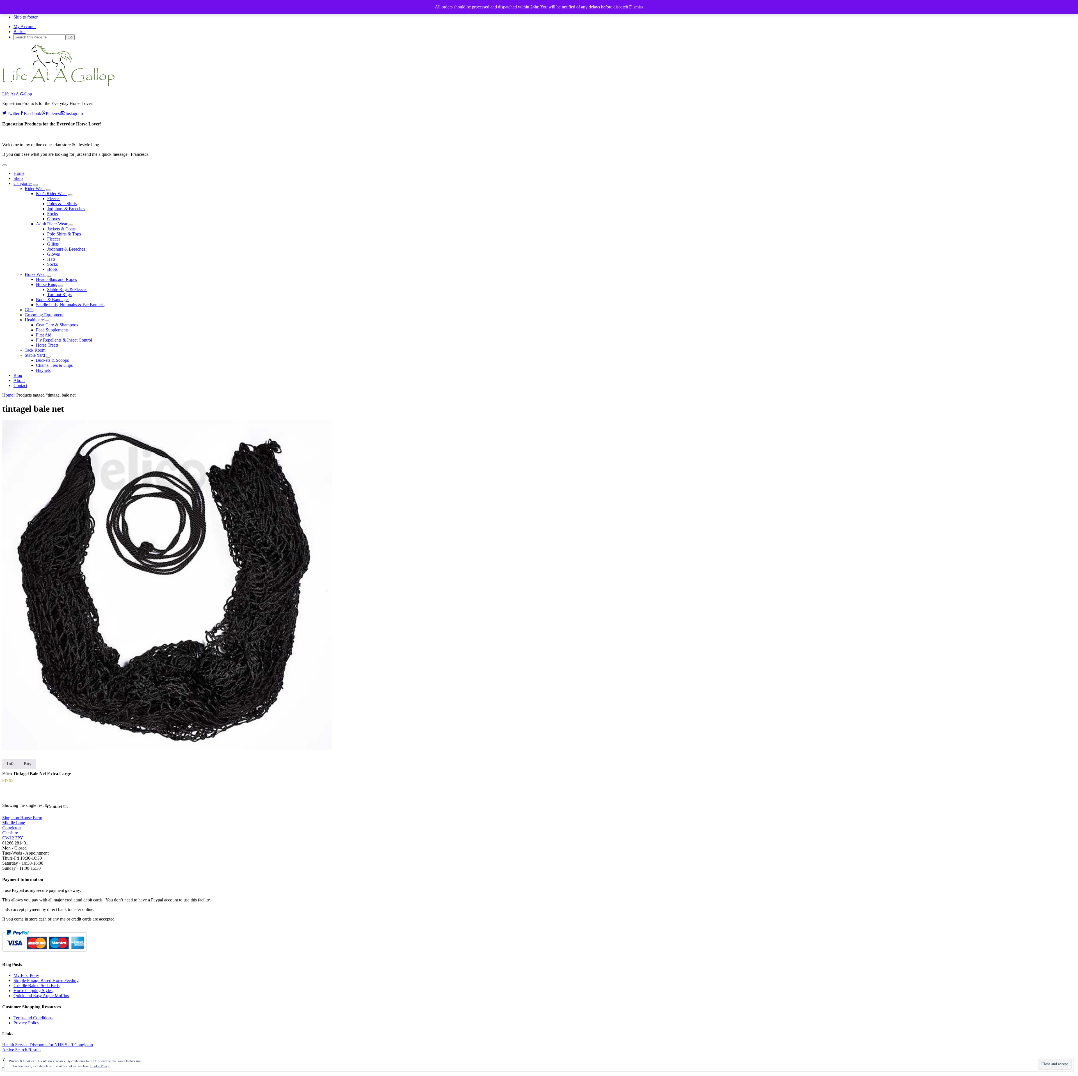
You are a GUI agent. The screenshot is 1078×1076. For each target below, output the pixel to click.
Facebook (32, 113)
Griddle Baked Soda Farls (36, 985)
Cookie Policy (99, 1066)
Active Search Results (21, 1049)
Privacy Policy (26, 1022)
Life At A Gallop (17, 93)
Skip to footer (25, 17)
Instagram (74, 113)
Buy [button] (27, 763)
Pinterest (53, 113)
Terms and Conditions (32, 1017)
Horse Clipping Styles (32, 990)
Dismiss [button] (636, 6)
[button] (4, 165)
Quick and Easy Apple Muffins (41, 995)
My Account (24, 26)
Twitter (13, 113)
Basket (19, 31)
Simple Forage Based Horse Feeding (46, 980)
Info (11, 763)
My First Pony (26, 975)
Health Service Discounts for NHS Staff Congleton (47, 1044)
